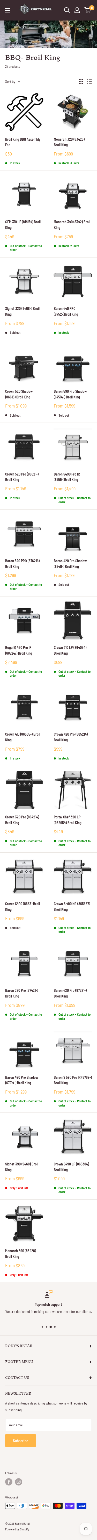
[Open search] (67, 10)
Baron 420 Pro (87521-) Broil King (70, 993)
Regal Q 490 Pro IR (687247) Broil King (18, 650)
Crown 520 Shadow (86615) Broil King (19, 394)
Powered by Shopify (17, 1529)
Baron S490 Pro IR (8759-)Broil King (67, 477)
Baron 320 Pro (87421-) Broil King (21, 993)
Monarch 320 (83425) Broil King (69, 142)
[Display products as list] (89, 81)
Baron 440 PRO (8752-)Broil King (66, 311)
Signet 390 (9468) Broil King (21, 1167)
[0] (87, 10)
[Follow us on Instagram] (18, 1481)
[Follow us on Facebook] (8, 1481)
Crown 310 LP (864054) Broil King (70, 650)
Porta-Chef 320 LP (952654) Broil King (67, 820)
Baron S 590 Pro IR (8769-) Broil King (73, 1080)
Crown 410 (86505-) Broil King (22, 737)
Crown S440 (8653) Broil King (22, 906)
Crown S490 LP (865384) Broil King (71, 1167)
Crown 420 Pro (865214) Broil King (71, 737)
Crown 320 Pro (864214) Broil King (22, 820)
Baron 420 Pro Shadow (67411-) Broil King (70, 564)
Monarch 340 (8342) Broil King (72, 225)
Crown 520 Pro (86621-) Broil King (22, 477)
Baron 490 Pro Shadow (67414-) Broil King (21, 1080)
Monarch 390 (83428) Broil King (20, 1254)
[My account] (77, 10)
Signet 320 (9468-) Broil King (22, 311)
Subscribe (20, 1440)
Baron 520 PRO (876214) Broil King (22, 564)
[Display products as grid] (81, 81)
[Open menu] (7, 10)
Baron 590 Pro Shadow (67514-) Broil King (70, 394)
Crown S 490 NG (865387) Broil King (72, 906)
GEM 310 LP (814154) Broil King (23, 225)
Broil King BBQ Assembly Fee (22, 142)
